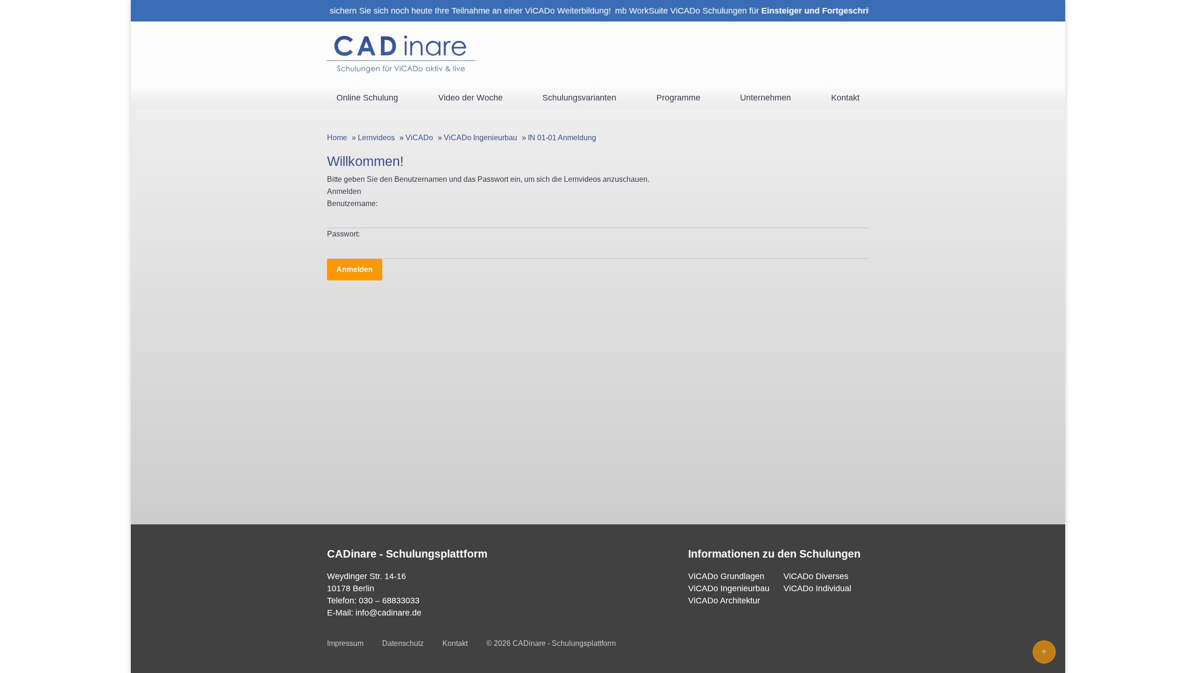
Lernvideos (376, 138)
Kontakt (455, 643)
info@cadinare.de (388, 612)
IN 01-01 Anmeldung (562, 138)
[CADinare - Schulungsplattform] (401, 54)
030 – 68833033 (389, 600)
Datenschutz (403, 643)
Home (337, 138)
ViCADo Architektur (724, 600)
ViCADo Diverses (815, 576)
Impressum (345, 643)
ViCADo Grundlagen (726, 576)
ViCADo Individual (817, 588)
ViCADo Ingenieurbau (480, 138)
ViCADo (419, 138)
